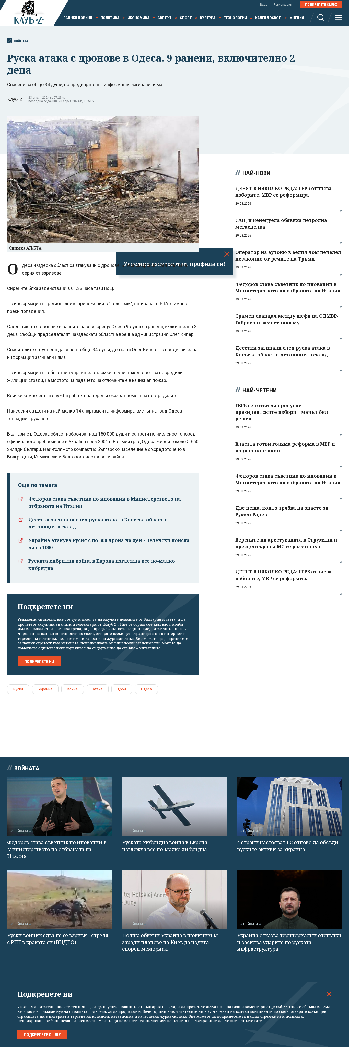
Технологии (235, 18)
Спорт (186, 18)
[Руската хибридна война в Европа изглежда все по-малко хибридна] (174, 806)
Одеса (146, 689)
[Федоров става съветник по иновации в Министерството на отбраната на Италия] (59, 806)
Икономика (138, 18)
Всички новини (77, 18)
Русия (18, 689)
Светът (165, 18)
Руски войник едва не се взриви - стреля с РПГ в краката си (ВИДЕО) (57, 939)
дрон (122, 689)
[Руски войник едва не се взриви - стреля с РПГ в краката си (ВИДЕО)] (59, 899)
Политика (110, 18)
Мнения (296, 18)
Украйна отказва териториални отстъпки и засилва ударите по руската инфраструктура (289, 942)
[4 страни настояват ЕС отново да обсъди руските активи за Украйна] (289, 806)
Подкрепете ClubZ (321, 4)
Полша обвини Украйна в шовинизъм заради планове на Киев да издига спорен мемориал (170, 942)
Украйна (45, 689)
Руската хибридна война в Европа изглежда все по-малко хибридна (164, 846)
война (72, 689)
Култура (207, 18)
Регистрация (283, 4)
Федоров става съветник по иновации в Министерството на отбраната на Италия (56, 849)
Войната (21, 41)
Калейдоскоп (268, 18)
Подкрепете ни (39, 662)
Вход (263, 4)
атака (97, 689)
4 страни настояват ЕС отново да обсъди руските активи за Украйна (288, 846)
